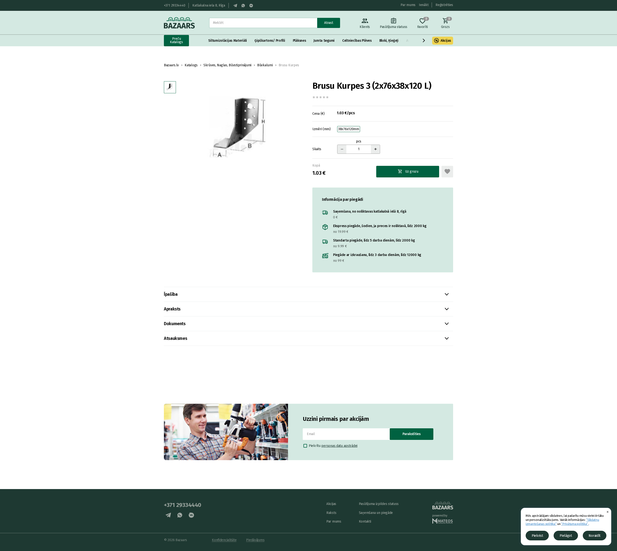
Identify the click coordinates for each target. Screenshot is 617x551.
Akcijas (446, 41)
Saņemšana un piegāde (376, 513)
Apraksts (172, 309)
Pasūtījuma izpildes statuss (379, 504)
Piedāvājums (255, 540)
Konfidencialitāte (224, 540)
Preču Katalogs (176, 40)
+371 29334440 (174, 5)
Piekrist (537, 536)
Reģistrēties (444, 5)
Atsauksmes (175, 338)
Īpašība (170, 294)
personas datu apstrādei (339, 446)
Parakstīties (411, 434)
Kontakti (365, 521)
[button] (424, 40)
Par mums (408, 5)
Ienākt (423, 5)
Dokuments (175, 323)
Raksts (331, 513)
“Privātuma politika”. (575, 524)
